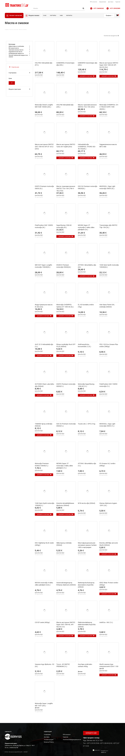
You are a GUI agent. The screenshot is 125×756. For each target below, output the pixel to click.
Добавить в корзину (86, 76)
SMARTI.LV (103, 752)
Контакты (69, 15)
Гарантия (117, 1)
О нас (44, 15)
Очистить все (15, 67)
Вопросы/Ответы (49, 742)
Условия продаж (48, 739)
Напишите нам (91, 733)
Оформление (102, 1)
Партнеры (53, 15)
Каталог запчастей (14, 29)
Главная (7, 29)
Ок (11, 83)
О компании (47, 734)
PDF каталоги (93, 1)
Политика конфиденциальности (72, 739)
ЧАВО (61, 15)
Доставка (110, 1)
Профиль (108, 15)
